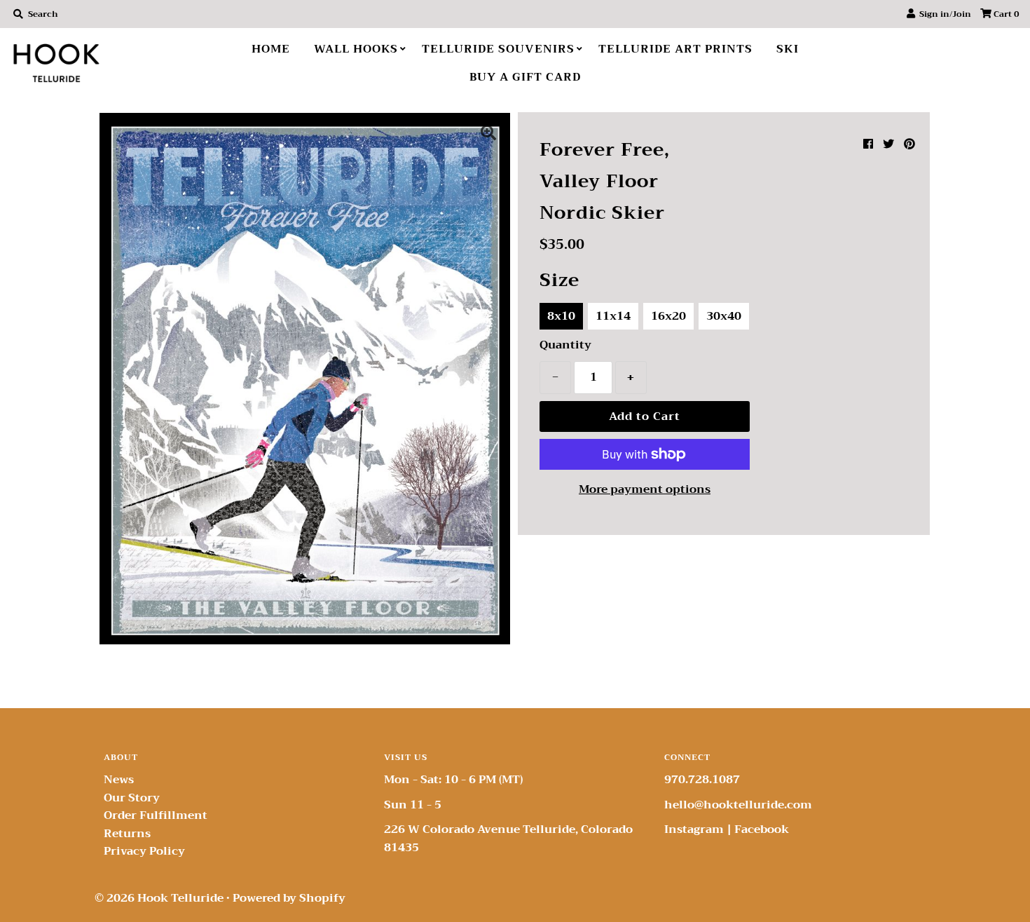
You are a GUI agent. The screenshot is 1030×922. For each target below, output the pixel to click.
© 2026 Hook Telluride (159, 898)
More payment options (644, 490)
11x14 (613, 316)
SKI (787, 49)
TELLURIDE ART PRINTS (675, 49)
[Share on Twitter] (888, 144)
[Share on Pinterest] (909, 144)
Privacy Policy (144, 851)
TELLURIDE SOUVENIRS (498, 49)
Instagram (694, 829)
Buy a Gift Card (525, 77)
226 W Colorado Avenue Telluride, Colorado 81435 (508, 838)
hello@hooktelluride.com (738, 805)
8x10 (561, 316)
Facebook (761, 829)
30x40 (723, 316)
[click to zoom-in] (488, 134)
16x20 (668, 316)
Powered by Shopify (289, 898)
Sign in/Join (943, 14)
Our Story (132, 798)
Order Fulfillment (155, 815)
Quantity (565, 346)
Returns (127, 833)
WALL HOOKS (356, 49)
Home (271, 49)
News (119, 779)
